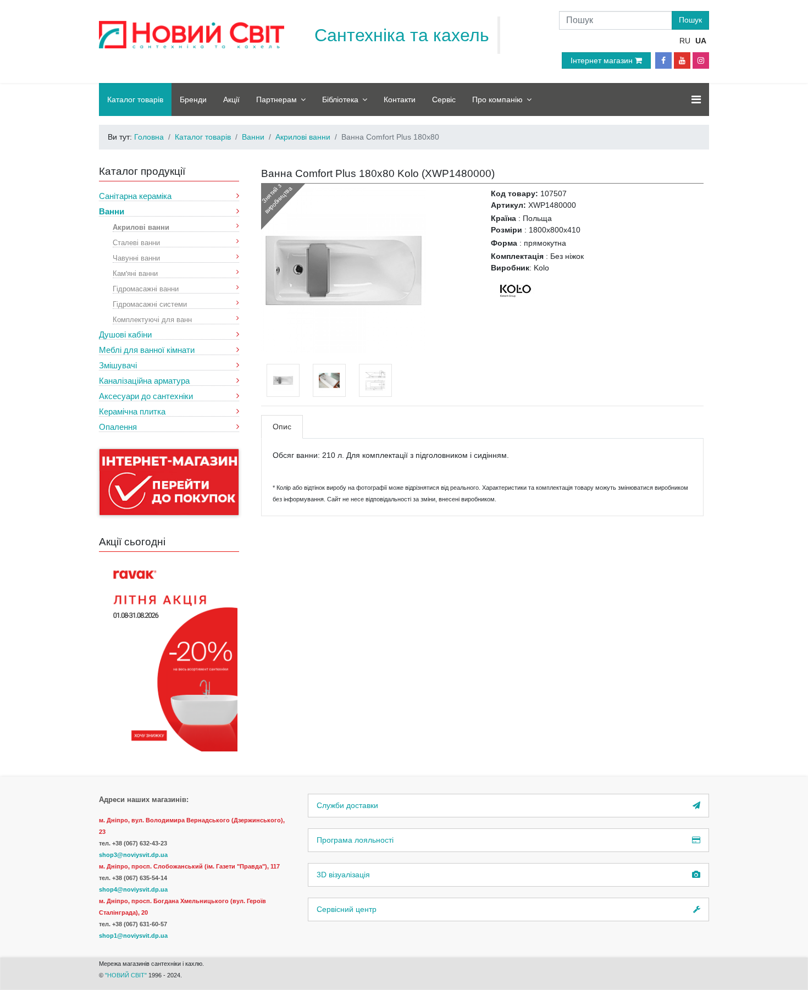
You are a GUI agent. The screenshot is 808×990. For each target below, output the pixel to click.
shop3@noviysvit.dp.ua (133, 854)
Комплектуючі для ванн (152, 319)
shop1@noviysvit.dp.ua (133, 935)
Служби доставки (347, 805)
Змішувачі (118, 365)
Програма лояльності (355, 840)
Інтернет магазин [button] (603, 60)
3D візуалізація (343, 874)
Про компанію (497, 99)
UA (700, 40)
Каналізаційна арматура (144, 380)
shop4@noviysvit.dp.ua (133, 889)
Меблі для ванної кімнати (147, 350)
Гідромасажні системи (150, 303)
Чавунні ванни (136, 257)
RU (684, 40)
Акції (231, 99)
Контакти (400, 99)
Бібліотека (340, 99)
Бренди (193, 99)
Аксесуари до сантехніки (146, 396)
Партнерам (276, 99)
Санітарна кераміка (135, 196)
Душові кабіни (125, 334)
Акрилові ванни (141, 227)
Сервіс (444, 99)
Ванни (111, 211)
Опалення (118, 427)
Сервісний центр (347, 909)
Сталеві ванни (136, 242)
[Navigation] (696, 99)
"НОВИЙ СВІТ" (126, 975)
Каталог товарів (135, 99)
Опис (282, 426)
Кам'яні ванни (135, 273)
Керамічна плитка (132, 411)
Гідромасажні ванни (146, 288)
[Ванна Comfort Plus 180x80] (343, 270)
